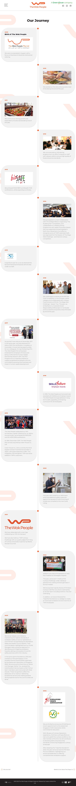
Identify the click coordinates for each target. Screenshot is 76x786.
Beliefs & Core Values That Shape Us (63, 769)
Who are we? (7, 769)
